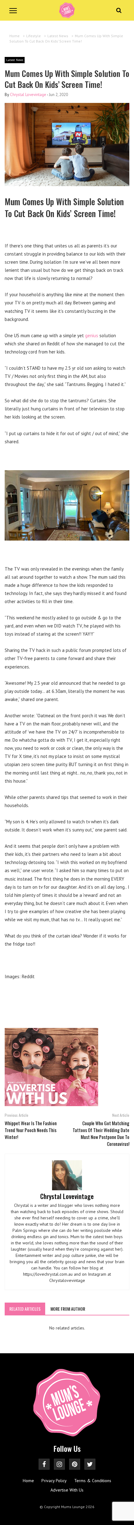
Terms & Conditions (92, 1480)
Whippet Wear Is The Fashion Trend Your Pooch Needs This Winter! (31, 1130)
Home (28, 1480)
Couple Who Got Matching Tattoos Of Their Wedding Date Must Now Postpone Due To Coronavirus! (101, 1133)
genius (92, 335)
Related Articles (25, 1308)
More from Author (67, 1308)
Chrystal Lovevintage (28, 94)
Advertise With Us (67, 1490)
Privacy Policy (54, 1480)
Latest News (14, 60)
